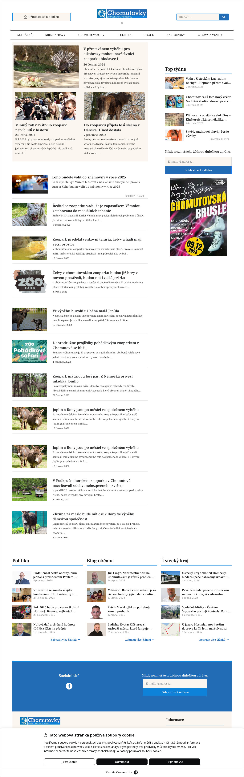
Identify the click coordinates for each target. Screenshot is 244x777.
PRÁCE (149, 35)
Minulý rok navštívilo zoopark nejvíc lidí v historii (41, 128)
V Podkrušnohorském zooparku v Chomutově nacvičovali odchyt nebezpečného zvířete (91, 483)
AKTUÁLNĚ (24, 35)
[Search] (224, 17)
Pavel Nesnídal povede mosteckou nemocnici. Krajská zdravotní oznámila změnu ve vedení (205, 592)
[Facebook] (122, 23)
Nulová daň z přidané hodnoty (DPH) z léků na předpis (54, 626)
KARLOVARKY (176, 35)
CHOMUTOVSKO (89, 35)
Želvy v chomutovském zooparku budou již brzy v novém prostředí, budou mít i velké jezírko (95, 275)
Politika (20, 560)
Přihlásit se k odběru (198, 170)
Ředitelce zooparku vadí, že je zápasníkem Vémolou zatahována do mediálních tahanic (96, 208)
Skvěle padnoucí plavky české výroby (207, 134)
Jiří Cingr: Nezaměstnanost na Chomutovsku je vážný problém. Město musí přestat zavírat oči (130, 575)
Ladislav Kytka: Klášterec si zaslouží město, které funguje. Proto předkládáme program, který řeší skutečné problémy (132, 627)
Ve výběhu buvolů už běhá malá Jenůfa (86, 311)
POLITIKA (125, 35)
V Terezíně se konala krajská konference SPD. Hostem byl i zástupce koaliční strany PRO (53, 592)
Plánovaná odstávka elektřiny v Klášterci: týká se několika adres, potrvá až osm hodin (208, 117)
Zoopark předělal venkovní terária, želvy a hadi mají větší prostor (97, 242)
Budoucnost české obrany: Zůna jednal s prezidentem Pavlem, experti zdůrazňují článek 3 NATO (56, 575)
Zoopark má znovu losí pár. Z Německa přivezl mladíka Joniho (93, 379)
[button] (47, 640)
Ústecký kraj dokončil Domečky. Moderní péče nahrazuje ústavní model (204, 575)
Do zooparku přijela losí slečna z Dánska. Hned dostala (112, 128)
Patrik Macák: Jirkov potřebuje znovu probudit (129, 609)
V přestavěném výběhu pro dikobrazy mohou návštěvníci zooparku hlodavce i (108, 53)
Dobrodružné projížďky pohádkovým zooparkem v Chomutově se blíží (96, 345)
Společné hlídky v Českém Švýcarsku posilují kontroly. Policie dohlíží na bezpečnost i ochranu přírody (206, 609)
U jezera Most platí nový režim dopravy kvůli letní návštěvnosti (204, 626)
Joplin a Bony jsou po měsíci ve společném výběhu (96, 409)
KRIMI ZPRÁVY (55, 35)
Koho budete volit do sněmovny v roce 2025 (88, 177)
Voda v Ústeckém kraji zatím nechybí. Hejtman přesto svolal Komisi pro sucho (208, 81)
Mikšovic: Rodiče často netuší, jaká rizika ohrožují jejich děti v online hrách (132, 592)
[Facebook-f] (69, 686)
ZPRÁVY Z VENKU (210, 35)
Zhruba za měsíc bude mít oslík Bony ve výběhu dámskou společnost (93, 517)
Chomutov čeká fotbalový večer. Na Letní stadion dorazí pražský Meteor (209, 99)
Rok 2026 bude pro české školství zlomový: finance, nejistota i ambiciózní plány (56, 609)
